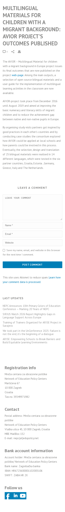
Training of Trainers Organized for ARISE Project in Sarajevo (32, 324)
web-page (17, 75)
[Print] (21, 51)
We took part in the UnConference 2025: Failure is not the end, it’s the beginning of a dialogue (31, 332)
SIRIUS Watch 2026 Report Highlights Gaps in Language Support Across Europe (29, 316)
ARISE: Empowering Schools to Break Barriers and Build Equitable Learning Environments (31, 341)
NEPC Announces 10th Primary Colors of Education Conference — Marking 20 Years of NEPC (31, 307)
